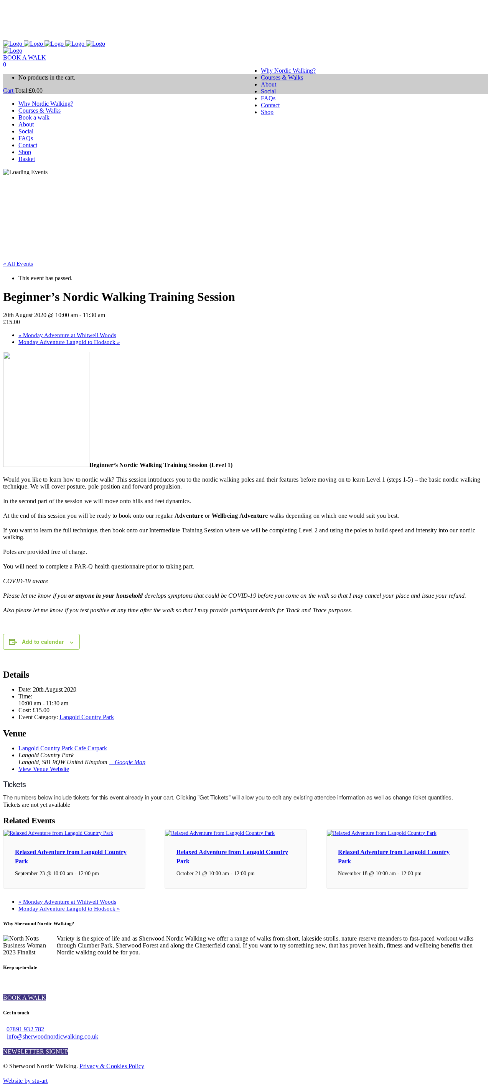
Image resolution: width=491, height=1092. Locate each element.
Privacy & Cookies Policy (111, 1066)
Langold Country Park (86, 717)
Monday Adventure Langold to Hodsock (69, 342)
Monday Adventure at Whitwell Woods (67, 335)
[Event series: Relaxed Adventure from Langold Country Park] (103, 873)
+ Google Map (127, 762)
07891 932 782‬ (25, 1029)
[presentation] (58, 833)
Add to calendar (43, 641)
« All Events (18, 264)
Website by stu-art (25, 1080)
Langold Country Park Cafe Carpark (62, 748)
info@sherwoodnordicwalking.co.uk (52, 1036)
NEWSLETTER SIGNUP (35, 1051)
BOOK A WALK (24, 57)
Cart (9, 90)
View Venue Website (43, 769)
